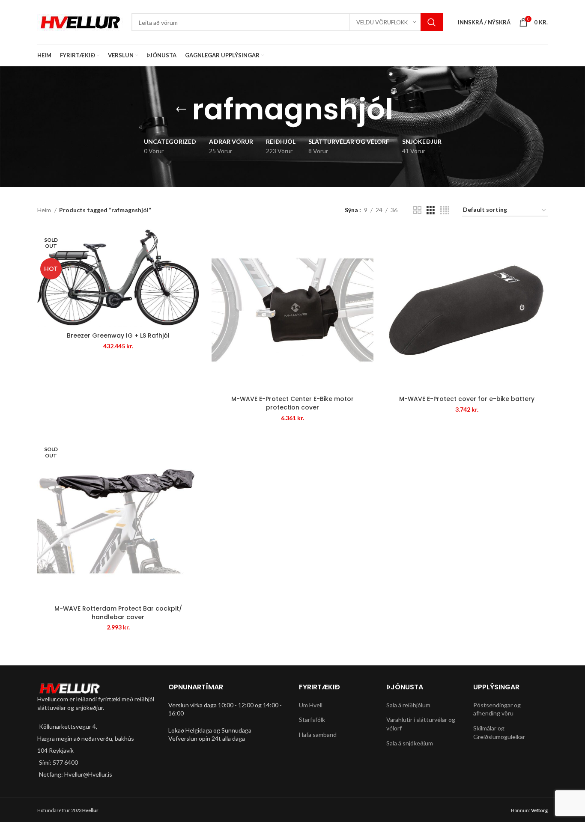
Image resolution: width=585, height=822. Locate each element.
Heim (44, 210)
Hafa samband (318, 734)
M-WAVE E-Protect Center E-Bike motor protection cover (292, 403)
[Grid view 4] (444, 210)
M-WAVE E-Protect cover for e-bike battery (466, 399)
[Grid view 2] (417, 210)
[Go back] (181, 109)
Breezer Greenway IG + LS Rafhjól (118, 335)
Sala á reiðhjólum (408, 705)
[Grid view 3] (431, 210)
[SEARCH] (432, 22)
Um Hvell (310, 705)
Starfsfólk (312, 719)
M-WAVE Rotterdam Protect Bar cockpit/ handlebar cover (118, 612)
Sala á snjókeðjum (409, 743)
